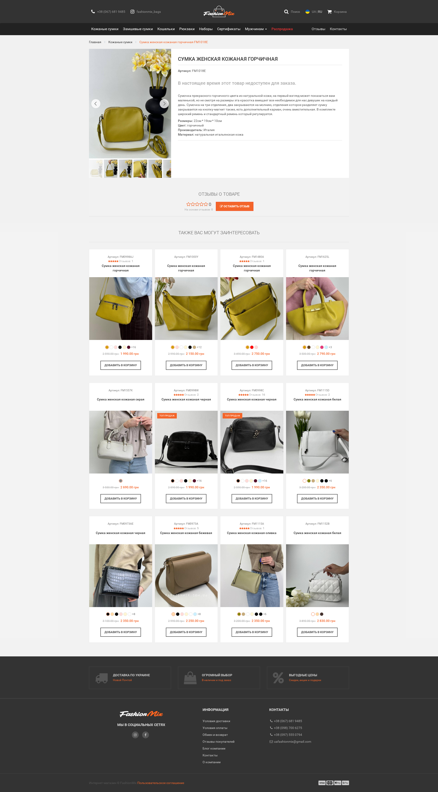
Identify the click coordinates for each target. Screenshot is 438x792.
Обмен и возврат (215, 735)
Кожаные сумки (104, 29)
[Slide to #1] (96, 169)
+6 (330, 480)
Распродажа (282, 29)
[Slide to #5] (170, 169)
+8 (133, 614)
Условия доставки (216, 721)
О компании (212, 762)
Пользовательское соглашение (160, 783)
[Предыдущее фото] (95, 103)
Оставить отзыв (236, 206)
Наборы (206, 29)
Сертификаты (228, 29)
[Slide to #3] (140, 169)
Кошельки (166, 29)
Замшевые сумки (138, 29)
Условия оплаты (215, 728)
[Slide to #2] (125, 169)
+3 (330, 347)
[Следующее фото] (164, 103)
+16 (133, 347)
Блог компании (214, 748)
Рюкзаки (187, 29)
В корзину (120, 365)
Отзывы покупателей (219, 741)
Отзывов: (126, 261)
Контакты (338, 29)
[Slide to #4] (155, 169)
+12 (199, 347)
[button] (292, 11)
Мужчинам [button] (255, 29)
